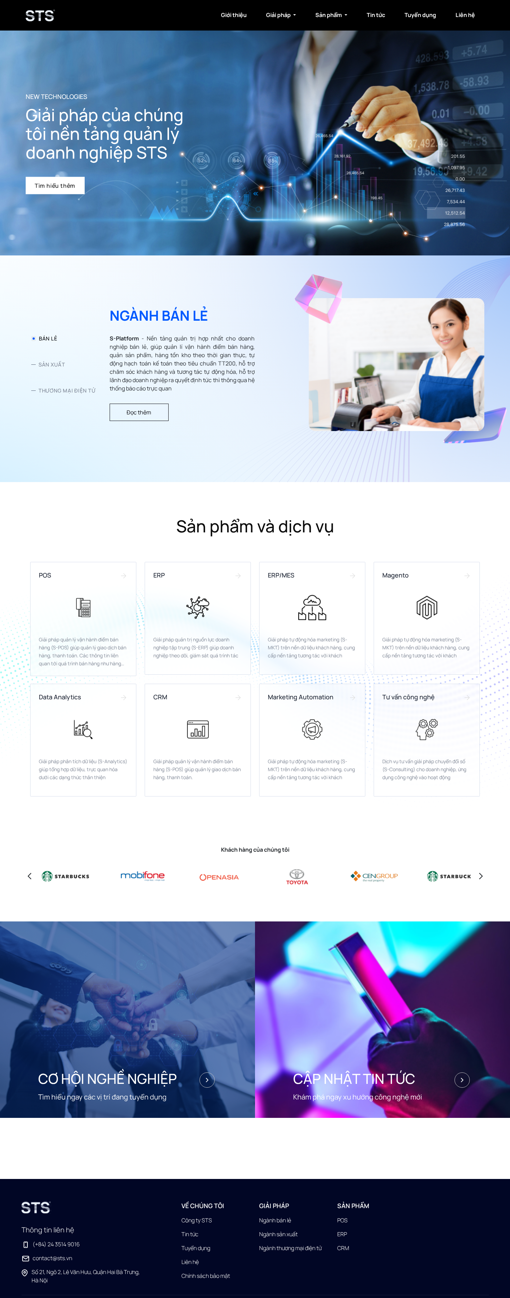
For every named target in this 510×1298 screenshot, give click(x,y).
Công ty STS (196, 1220)
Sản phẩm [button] (329, 15)
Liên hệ (465, 15)
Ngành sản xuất (278, 1234)
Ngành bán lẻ (275, 1220)
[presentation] (30, 875)
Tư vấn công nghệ (408, 697)
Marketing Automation (300, 697)
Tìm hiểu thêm (55, 185)
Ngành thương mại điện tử (290, 1248)
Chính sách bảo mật (205, 1276)
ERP (159, 575)
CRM (160, 697)
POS (45, 575)
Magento (395, 575)
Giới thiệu (234, 15)
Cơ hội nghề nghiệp (107, 1078)
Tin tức (376, 15)
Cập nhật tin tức (354, 1078)
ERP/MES (281, 575)
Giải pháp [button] (279, 15)
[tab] (63, 339)
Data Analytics (60, 697)
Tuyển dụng (420, 15)
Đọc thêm (139, 412)
